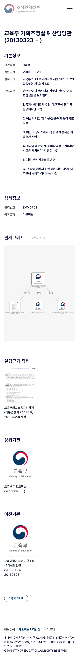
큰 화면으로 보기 (37, 238)
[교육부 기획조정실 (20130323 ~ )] (20, 464)
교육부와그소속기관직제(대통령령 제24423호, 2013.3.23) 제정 (19, 412)
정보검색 (9, 629)
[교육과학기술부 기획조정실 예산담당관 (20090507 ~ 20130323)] (20, 538)
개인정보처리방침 (29, 629)
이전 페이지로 (16, 598)
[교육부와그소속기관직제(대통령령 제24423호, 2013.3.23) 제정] (20, 385)
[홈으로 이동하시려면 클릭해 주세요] (22, 8)
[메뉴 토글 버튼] (69, 9)
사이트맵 (49, 629)
